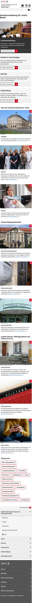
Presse (27, 475)
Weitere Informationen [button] (7, 590)
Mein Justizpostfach (7, 462)
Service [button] (3, 569)
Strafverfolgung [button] (5, 551)
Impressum (5, 517)
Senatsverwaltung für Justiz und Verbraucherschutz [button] (10, 512)
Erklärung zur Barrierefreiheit (9, 530)
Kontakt (4, 522)
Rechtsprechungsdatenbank (10, 495)
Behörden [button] (4, 573)
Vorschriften (22, 470)
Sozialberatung (17, 475)
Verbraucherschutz (7, 487)
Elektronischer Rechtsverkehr (10, 483)
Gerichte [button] (3, 543)
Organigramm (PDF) (7, 491)
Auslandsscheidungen (8, 470)
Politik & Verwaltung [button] (7, 578)
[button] (29, 10)
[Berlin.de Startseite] (4, 1)
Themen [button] (3, 586)
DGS (5, 534)
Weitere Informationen (7, 51)
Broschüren (5, 475)
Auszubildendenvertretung (9, 500)
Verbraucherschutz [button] (6, 556)
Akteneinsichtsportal (8, 466)
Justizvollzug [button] (5, 547)
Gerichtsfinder (21, 487)
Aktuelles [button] (3, 582)
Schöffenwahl (25, 500)
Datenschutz (5, 526)
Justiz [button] (2, 539)
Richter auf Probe (7, 479)
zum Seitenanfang (24, 507)
